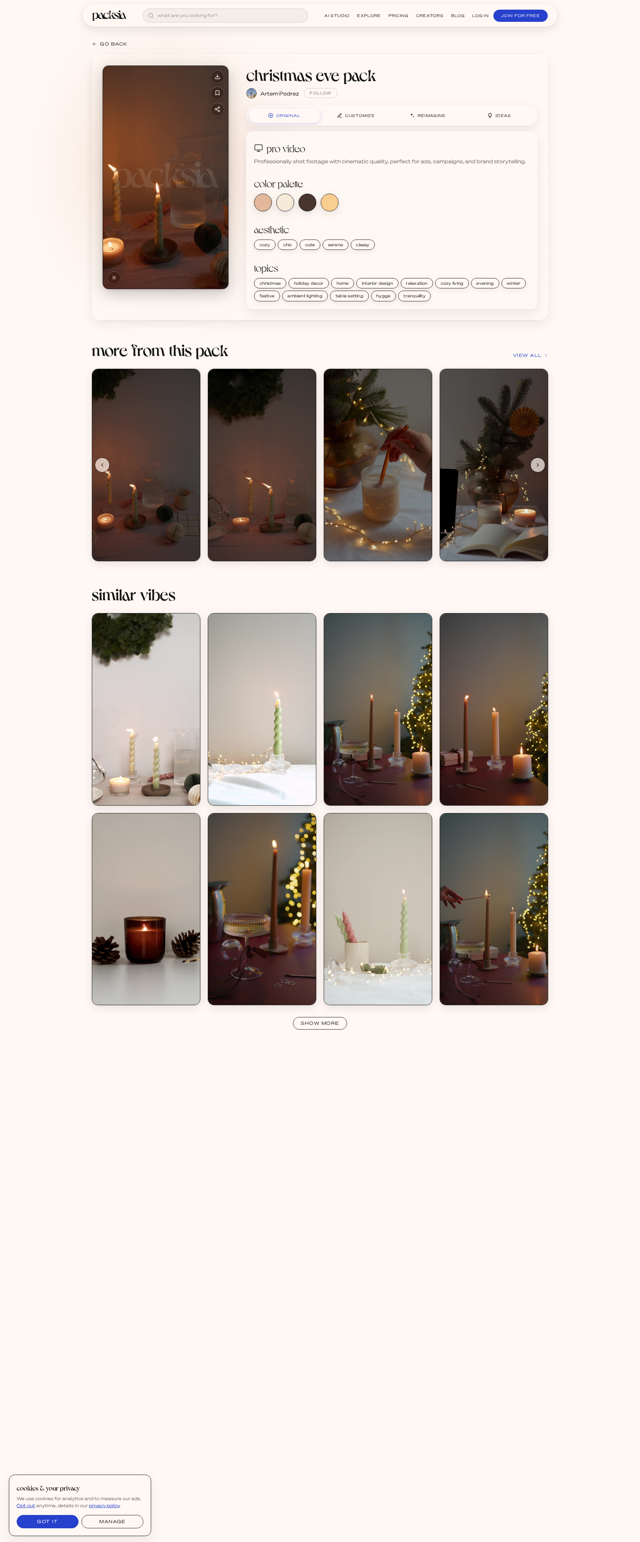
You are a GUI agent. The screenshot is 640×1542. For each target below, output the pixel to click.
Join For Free (520, 15)
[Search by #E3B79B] (263, 202)
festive (267, 295)
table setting (349, 295)
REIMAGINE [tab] (432, 115)
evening (485, 283)
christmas (270, 283)
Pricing (399, 15)
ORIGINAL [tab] (288, 115)
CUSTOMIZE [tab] (360, 115)
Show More (320, 1023)
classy (362, 244)
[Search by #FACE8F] (330, 202)
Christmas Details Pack (128, 789)
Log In (480, 15)
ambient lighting (305, 295)
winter (513, 283)
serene (335, 244)
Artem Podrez (279, 93)
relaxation (416, 283)
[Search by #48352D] (307, 202)
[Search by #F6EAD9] (285, 202)
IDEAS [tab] (503, 115)
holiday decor (309, 283)
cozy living (452, 283)
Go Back (114, 44)
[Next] (537, 465)
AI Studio (337, 15)
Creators (430, 15)
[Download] (217, 76)
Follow (320, 93)
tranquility (414, 295)
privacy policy (104, 1505)
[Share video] (217, 109)
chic (287, 244)
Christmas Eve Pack (124, 545)
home (343, 283)
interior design (377, 283)
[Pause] (114, 277)
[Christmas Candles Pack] (378, 709)
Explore (369, 15)
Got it (47, 1521)
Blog (458, 15)
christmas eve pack (311, 75)
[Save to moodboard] (217, 93)
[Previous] (102, 465)
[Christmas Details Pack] (146, 709)
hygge (383, 295)
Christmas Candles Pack (361, 789)
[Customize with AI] (190, 407)
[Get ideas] (190, 421)
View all (527, 355)
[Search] (151, 16)
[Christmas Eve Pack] (146, 465)
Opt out (26, 1505)
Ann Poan (112, 795)
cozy (265, 244)
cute (310, 244)
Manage (112, 1521)
